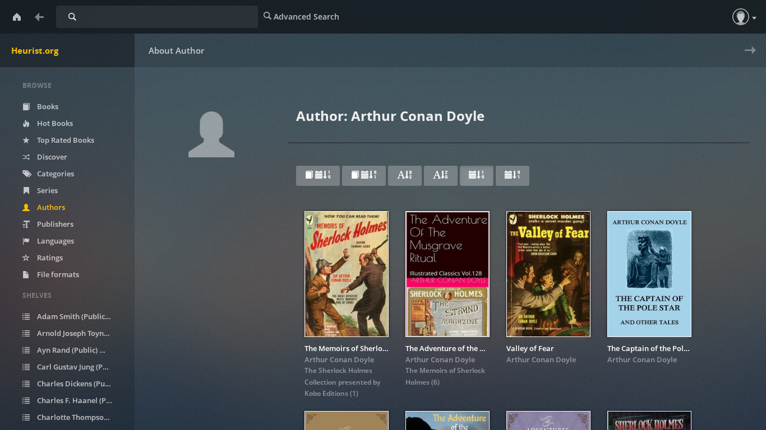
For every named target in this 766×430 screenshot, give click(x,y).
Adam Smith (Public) (78, 316)
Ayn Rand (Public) (73, 350)
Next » (748, 57)
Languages (54, 241)
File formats (57, 274)
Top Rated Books (64, 140)
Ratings (49, 258)
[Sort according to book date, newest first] (318, 176)
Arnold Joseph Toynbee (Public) (80, 333)
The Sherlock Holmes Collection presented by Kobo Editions (342, 382)
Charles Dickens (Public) (80, 383)
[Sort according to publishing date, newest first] (476, 176)
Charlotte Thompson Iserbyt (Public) (80, 417)
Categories (54, 174)
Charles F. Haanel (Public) (80, 400)
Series (46, 190)
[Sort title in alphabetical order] (405, 176)
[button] (741, 17)
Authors (50, 207)
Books (46, 106)
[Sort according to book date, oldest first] (364, 176)
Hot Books (54, 123)
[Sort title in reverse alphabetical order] (441, 176)
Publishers (54, 224)
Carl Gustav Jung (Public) (80, 367)
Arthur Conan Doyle (339, 359)
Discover (51, 157)
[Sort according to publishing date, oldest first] (512, 176)
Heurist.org (34, 50)
